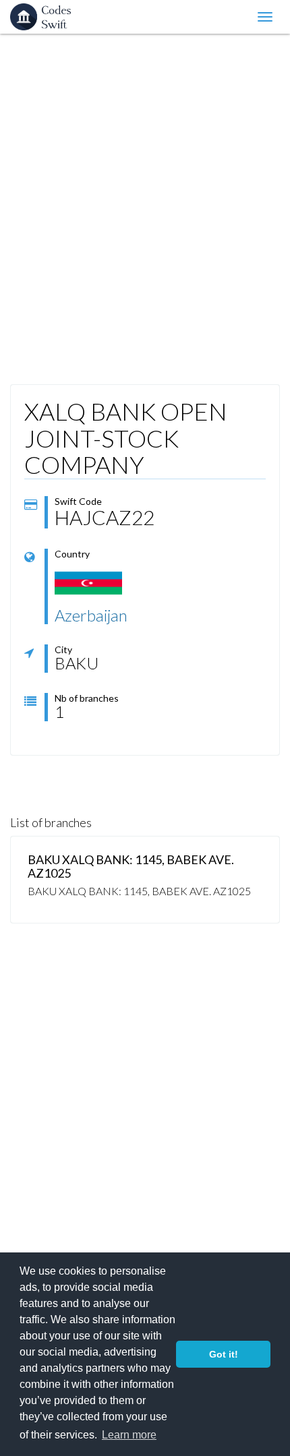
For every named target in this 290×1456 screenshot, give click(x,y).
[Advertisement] (145, 206)
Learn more (129, 1434)
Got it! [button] (223, 1354)
